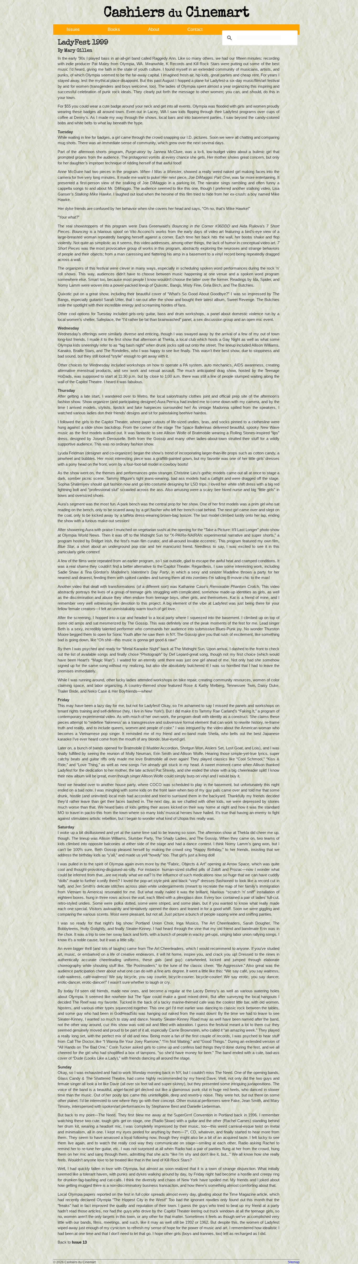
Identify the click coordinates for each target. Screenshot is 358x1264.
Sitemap (294, 1262)
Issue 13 (79, 1242)
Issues (73, 29)
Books (114, 29)
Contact (195, 29)
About (153, 29)
